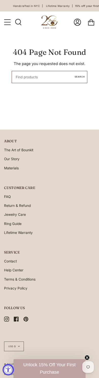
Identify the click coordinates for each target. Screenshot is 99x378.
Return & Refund (17, 206)
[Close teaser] (87, 357)
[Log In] (77, 22)
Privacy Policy (15, 288)
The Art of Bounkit (18, 150)
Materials (11, 168)
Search (80, 76)
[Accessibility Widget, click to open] (8, 369)
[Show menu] (8, 22)
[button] (49, 368)
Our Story (12, 159)
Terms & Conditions (20, 279)
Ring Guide (13, 224)
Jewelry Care (15, 214)
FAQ (7, 197)
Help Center (13, 270)
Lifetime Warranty (18, 233)
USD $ (12, 346)
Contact (10, 261)
